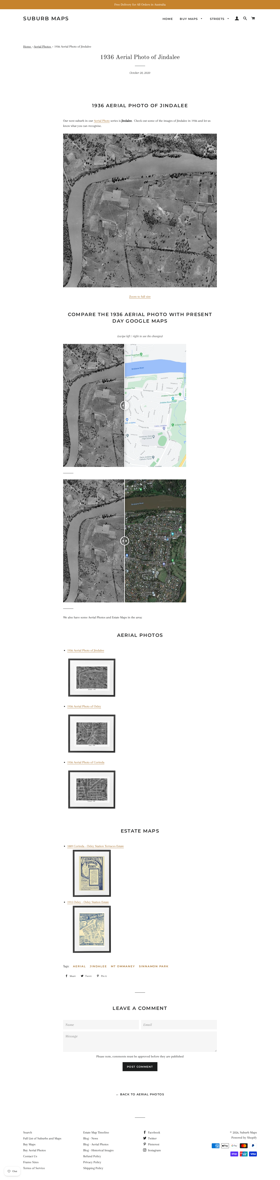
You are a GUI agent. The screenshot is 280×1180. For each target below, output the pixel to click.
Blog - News (90, 1138)
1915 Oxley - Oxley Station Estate (88, 902)
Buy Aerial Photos (34, 1150)
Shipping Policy (93, 1168)
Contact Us (30, 1156)
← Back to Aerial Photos (140, 1094)
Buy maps (189, 19)
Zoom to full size (140, 296)
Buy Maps (29, 1144)
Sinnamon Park (153, 966)
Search (27, 1132)
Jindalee (98, 966)
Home (168, 19)
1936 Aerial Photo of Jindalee (85, 650)
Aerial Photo (102, 121)
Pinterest (153, 1144)
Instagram (154, 1150)
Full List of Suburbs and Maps (42, 1138)
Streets (218, 19)
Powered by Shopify (244, 1137)
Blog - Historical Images (98, 1150)
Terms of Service (34, 1168)
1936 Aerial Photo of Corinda (85, 762)
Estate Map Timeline (96, 1132)
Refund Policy (92, 1156)
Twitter (152, 1138)
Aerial (79, 966)
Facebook (153, 1132)
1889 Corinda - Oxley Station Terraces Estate (95, 846)
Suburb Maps (248, 1132)
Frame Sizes (31, 1162)
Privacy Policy (92, 1162)
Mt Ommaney (123, 966)
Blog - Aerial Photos (95, 1144)
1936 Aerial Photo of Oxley (84, 706)
